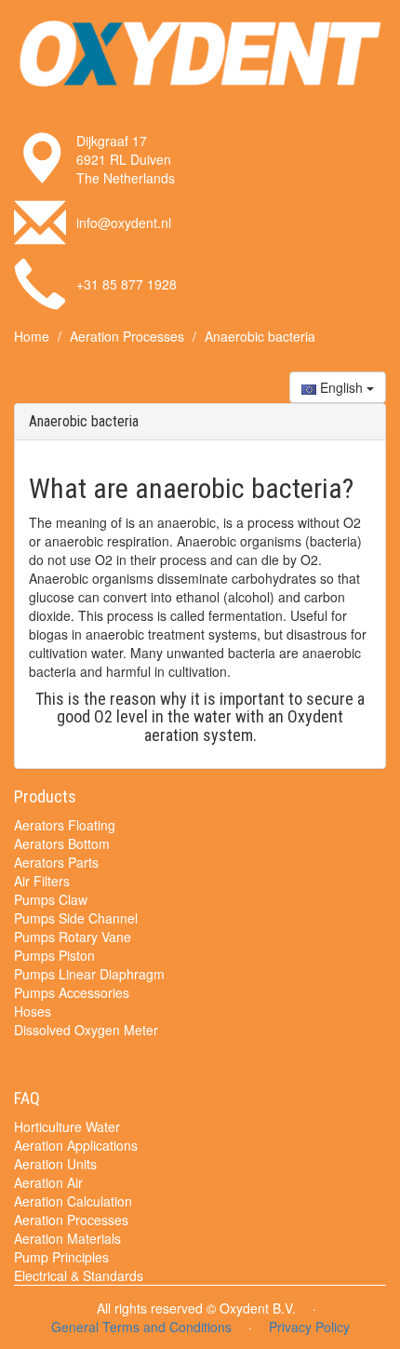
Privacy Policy (309, 1326)
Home (31, 336)
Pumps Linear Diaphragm (89, 974)
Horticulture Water (67, 1126)
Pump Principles (61, 1257)
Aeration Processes (127, 336)
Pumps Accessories (71, 992)
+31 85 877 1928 (126, 284)
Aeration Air (48, 1182)
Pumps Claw (50, 899)
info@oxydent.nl (123, 222)
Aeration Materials (67, 1238)
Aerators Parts (56, 862)
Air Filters (42, 880)
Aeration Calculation (73, 1201)
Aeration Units (55, 1163)
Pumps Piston (54, 955)
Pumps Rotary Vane (72, 936)
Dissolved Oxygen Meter (86, 1029)
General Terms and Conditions (141, 1326)
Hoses (32, 1011)
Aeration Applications (76, 1145)
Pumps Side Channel (76, 918)
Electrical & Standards (78, 1275)
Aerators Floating (64, 825)
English (341, 387)
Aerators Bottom (62, 843)
